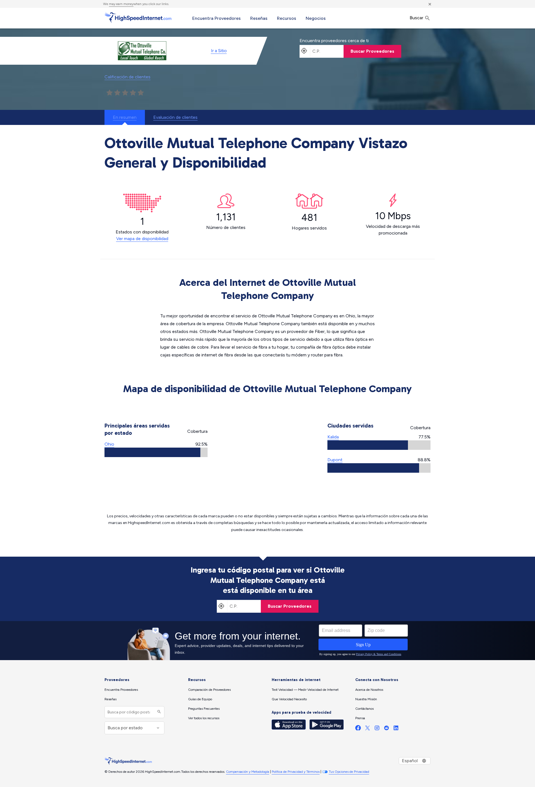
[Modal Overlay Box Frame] (267, 640)
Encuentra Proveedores (216, 18)
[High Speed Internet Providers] (137, 17)
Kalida (333, 437)
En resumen (125, 117)
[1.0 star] (109, 93)
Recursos (286, 18)
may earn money (121, 4)
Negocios (316, 18)
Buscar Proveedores (372, 51)
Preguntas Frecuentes (204, 709)
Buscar (417, 17)
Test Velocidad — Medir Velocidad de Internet (305, 690)
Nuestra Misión (366, 699)
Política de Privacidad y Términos (296, 772)
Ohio (109, 444)
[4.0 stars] (133, 93)
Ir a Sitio (219, 50)
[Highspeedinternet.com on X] (367, 729)
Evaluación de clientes (175, 117)
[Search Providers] (158, 712)
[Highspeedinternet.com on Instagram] (377, 729)
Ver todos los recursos (203, 718)
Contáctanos (364, 709)
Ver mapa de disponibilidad (142, 238)
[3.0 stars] (125, 93)
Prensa (360, 718)
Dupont (334, 459)
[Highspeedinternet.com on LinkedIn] (396, 729)
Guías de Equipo (200, 699)
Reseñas (259, 18)
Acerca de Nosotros (369, 690)
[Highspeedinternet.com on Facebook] (358, 729)
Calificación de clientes (127, 76)
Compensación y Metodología (247, 772)
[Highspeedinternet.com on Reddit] (386, 729)
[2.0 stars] (117, 93)
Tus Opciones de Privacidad (349, 772)
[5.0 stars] (141, 93)
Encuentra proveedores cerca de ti (334, 40)
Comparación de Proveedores (209, 690)
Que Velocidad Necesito (289, 699)
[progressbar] (156, 452)
